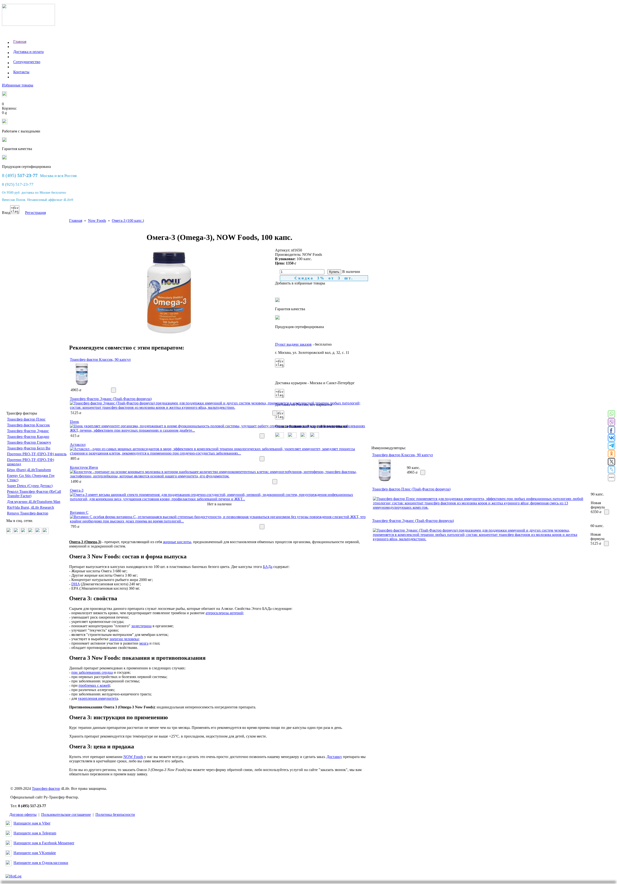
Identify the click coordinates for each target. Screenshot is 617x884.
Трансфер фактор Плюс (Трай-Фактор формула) (411, 489)
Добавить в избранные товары (300, 283)
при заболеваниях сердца (92, 672)
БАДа (267, 567)
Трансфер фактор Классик (28, 425)
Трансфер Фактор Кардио (28, 437)
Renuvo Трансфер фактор (27, 513)
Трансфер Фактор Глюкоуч (29, 442)
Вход (6, 213)
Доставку (334, 757)
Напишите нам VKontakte (34, 853)
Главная (19, 42)
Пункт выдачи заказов (293, 344)
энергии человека (124, 639)
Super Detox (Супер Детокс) (30, 486)
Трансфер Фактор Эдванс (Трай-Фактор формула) (111, 399)
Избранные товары (17, 85)
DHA (75, 584)
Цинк (74, 422)
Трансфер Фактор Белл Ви (28, 448)
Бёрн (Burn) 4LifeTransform (29, 470)
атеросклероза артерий (224, 613)
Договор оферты (23, 814)
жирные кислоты (177, 542)
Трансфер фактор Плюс (26, 419)
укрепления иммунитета (98, 698)
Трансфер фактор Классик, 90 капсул (100, 359)
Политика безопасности (115, 814)
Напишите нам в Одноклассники (40, 863)
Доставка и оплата (28, 52)
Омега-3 (76, 490)
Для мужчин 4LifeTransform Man (33, 502)
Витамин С (79, 512)
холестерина (141, 626)
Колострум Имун (84, 467)
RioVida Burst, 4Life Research (30, 507)
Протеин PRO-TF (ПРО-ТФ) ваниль (37, 454)
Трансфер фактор (46, 788)
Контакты (21, 72)
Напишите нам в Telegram (34, 833)
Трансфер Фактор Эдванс (28, 431)
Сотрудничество (26, 62)
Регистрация (35, 213)
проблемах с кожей (94, 685)
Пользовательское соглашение (66, 814)
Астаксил (78, 444)
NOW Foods (133, 757)
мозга (143, 643)
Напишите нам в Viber (31, 823)
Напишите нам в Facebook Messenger (43, 843)
